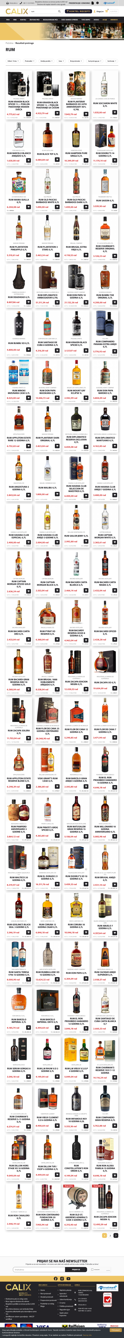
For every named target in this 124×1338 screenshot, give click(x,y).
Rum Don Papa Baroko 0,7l (105, 391)
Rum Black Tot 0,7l (47, 154)
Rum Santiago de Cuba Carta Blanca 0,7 (105, 1021)
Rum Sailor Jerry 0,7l (76, 535)
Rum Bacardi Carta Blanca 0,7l (76, 583)
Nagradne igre (65, 1309)
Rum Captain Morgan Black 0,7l (47, 583)
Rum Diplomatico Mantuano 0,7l (105, 439)
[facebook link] (56, 1279)
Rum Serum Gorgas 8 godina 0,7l (19, 1069)
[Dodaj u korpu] (28, 114)
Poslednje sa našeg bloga (47, 1304)
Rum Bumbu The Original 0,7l (105, 296)
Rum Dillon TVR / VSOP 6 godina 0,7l (47, 1167)
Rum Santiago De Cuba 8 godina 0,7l (47, 343)
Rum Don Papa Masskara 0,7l (47, 391)
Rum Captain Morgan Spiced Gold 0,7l (19, 584)
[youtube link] (68, 1278)
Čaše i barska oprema (69, 20)
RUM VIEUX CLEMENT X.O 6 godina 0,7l (47, 1118)
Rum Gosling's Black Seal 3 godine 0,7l (19, 925)
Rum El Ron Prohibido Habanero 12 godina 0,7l (76, 1021)
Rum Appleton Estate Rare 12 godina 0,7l (19, 439)
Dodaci (96, 20)
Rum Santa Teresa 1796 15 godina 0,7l (19, 973)
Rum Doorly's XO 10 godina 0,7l (76, 877)
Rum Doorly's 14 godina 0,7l (105, 154)
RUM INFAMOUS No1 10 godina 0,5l (76, 1120)
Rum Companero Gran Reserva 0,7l (105, 1118)
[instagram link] (62, 1279)
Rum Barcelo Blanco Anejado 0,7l (19, 154)
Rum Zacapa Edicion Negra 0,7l (76, 682)
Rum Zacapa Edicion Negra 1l (105, 1218)
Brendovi (114, 20)
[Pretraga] (59, 11)
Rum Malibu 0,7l (48, 487)
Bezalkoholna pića (50, 20)
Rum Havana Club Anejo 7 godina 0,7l (105, 488)
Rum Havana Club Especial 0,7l (19, 536)
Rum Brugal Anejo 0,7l (105, 878)
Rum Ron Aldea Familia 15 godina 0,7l (105, 1168)
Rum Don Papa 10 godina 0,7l (76, 296)
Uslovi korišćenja (66, 1299)
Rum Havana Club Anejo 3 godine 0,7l (47, 536)
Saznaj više (87, 1335)
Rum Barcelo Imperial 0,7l (19, 1020)
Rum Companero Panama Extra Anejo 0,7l (105, 344)
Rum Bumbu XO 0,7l (19, 343)
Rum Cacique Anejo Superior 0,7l (105, 973)
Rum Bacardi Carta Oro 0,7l (19, 632)
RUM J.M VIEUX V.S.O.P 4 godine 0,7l (76, 1069)
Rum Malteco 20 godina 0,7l (19, 878)
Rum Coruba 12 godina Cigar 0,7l (48, 925)
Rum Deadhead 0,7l (19, 297)
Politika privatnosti (66, 1306)
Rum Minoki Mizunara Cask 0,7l (19, 391)
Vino (15, 20)
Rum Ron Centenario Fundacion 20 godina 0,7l (47, 1217)
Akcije (105, 20)
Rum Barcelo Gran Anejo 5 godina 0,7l (76, 779)
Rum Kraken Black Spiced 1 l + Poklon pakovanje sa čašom (47, 105)
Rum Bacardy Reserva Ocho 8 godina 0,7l (76, 633)
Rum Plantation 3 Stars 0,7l (48, 248)
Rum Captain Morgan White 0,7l (105, 536)
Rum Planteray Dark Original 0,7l (47, 439)
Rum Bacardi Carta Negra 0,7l (105, 583)
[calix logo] (18, 1291)
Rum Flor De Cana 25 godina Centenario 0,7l (47, 731)
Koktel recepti (79, 11)
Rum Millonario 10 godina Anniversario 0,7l (105, 829)
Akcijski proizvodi (46, 1297)
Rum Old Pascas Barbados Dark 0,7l (76, 201)
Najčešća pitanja (65, 1290)
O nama (62, 1302)
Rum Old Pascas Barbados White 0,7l (47, 201)
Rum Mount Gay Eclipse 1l (76, 391)
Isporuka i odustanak (63, 1294)
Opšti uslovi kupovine (64, 1314)
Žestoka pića (34, 20)
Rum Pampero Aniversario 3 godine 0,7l (19, 829)
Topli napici (85, 20)
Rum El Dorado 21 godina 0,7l (48, 877)
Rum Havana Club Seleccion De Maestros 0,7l (76, 488)
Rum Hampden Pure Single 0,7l (76, 154)
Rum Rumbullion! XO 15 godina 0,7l (47, 973)
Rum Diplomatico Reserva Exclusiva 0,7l (76, 439)
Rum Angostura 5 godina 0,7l (19, 488)
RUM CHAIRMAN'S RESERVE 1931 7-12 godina (105, 1070)
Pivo (8, 20)
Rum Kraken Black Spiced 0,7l (76, 343)
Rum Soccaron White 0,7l (105, 104)
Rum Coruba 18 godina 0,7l (76, 925)
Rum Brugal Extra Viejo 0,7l (76, 248)
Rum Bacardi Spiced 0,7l (105, 632)
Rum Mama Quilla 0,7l (19, 201)
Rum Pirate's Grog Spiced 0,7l (47, 828)
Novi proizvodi (45, 1293)
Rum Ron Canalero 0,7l (19, 1216)
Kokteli (23, 20)
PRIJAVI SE (76, 1269)
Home (42, 1290)
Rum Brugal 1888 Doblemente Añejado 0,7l (47, 682)
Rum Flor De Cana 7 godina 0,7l (105, 730)
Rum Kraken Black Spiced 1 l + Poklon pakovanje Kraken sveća (19, 105)
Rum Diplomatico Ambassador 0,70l (47, 296)
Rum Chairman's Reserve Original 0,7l (105, 249)
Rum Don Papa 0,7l (76, 973)
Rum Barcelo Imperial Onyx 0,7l (47, 1020)
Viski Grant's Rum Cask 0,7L (48, 779)
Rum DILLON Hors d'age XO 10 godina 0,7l (18, 1168)
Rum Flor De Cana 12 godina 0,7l (76, 730)
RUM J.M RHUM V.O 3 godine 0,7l (47, 1069)
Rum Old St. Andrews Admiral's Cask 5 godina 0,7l (76, 1217)
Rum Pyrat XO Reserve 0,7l (47, 632)
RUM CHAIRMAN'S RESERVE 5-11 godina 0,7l (19, 1119)
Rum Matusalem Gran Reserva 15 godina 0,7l (76, 829)
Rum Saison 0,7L (105, 200)
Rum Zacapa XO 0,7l (105, 682)
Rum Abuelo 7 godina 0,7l (105, 927)
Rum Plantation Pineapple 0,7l (19, 248)
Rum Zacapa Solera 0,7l (19, 731)
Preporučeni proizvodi (48, 1300)
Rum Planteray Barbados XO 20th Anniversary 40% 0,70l (76, 105)
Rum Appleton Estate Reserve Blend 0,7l (19, 779)
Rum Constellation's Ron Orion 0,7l (76, 1168)
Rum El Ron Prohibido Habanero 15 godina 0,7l (105, 780)
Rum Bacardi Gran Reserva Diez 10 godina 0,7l (18, 682)
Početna (9, 42)
